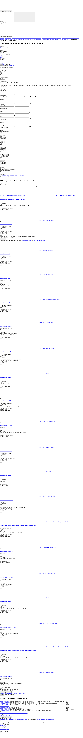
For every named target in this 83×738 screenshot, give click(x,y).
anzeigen (3, 174)
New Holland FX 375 (5, 707)
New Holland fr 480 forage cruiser (10, 303)
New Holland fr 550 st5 (6, 551)
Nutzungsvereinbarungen (40, 240)
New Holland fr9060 (6, 326)
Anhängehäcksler (46, 38)
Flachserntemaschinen (36, 39)
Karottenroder (53, 38)
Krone (68, 39)
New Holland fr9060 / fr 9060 (8, 627)
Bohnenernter (9, 39)
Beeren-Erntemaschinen (73, 38)
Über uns (2, 715)
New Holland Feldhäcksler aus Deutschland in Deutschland (13, 713)
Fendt (59, 39)
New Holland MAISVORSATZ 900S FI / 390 (12, 199)
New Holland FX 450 (5, 708)
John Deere (63, 39)
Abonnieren (3, 239)
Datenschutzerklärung (21, 719)
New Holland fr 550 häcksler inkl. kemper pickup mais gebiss (18, 525)
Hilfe (5, 715)
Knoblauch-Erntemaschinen (24, 39)
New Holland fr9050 (6, 224)
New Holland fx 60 (5, 475)
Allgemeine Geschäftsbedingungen (8, 719)
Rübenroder (28, 38)
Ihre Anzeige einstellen (6, 692)
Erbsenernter (3, 39)
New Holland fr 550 (5, 377)
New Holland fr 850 (5, 601)
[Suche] (24, 17)
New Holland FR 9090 (6, 500)
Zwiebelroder (65, 38)
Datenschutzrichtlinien (27, 240)
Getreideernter (21, 38)
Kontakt (8, 715)
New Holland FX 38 (4, 706)
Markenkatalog (50, 719)
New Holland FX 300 (5, 709)
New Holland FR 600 (5, 703)
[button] (41, 30)
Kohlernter (15, 39)
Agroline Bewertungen (41, 719)
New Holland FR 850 (6, 425)
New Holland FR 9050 (5, 702)
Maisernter (58, 38)
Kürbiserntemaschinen (36, 38)
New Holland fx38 (5, 254)
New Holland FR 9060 (6, 577)
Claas (56, 39)
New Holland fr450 (5, 401)
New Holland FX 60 (4, 704)
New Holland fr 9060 (6, 451)
